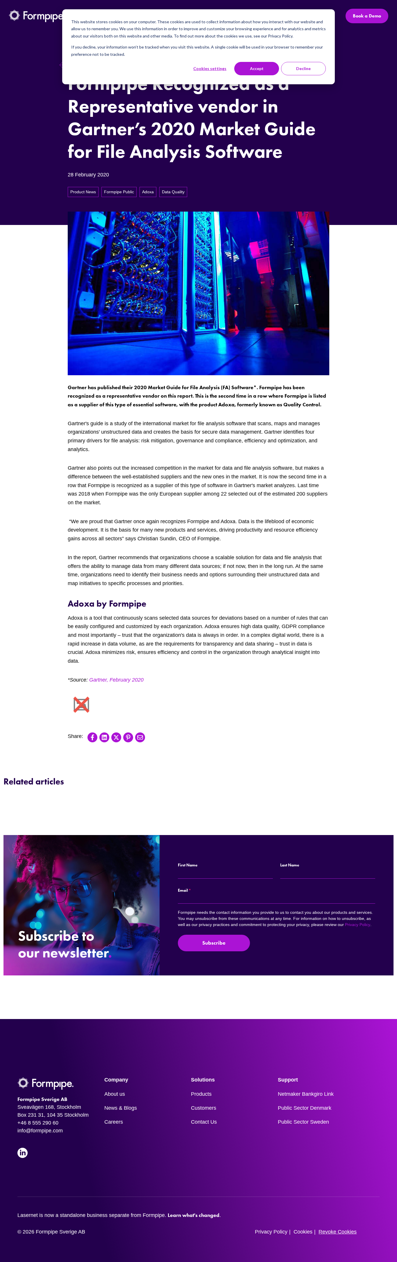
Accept (257, 68)
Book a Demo (367, 16)
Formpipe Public (119, 192)
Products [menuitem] (201, 1094)
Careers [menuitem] (113, 1122)
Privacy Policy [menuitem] (271, 1232)
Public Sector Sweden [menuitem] (303, 1122)
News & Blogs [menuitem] (120, 1108)
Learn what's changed (193, 1215)
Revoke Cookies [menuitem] (338, 1232)
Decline (303, 68)
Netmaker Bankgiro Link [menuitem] (306, 1094)
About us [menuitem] (114, 1094)
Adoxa (148, 192)
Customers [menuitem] (203, 1108)
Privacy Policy (357, 924)
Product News (83, 192)
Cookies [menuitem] (303, 1232)
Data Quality (173, 192)
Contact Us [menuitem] (204, 1122)
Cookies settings (209, 68)
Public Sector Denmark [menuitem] (304, 1108)
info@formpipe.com (40, 1131)
